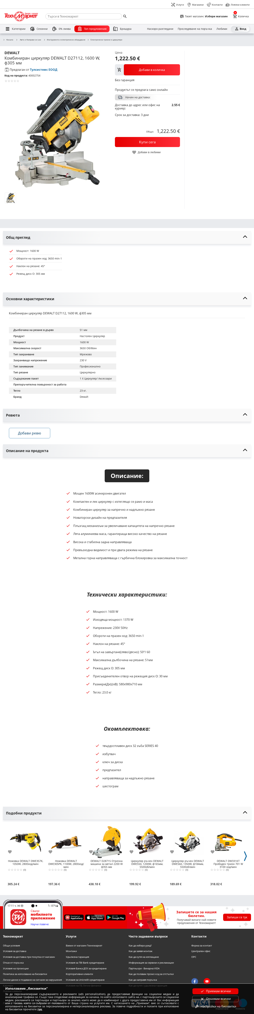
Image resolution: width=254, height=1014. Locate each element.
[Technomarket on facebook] (194, 981)
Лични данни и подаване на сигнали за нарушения (32, 979)
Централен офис (200, 951)
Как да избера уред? (140, 945)
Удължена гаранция (77, 957)
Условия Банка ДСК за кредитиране (86, 968)
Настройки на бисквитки (218, 1006)
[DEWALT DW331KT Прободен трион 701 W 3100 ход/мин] (228, 841)
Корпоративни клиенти (79, 974)
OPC (193, 957)
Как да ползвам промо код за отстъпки (151, 974)
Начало (9, 40)
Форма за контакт (201, 945)
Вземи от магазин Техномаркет (84, 945)
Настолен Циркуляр (92, 336)
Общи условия (11, 945)
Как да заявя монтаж (140, 951)
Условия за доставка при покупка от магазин (29, 957)
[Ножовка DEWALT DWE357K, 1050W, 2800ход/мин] (25, 841)
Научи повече (40, 924)
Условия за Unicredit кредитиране (85, 979)
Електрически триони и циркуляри (106, 40)
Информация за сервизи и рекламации (151, 962)
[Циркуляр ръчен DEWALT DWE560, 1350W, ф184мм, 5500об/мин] (187, 841)
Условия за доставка (14, 951)
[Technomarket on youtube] (207, 981)
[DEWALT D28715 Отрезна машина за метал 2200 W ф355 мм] (106, 841)
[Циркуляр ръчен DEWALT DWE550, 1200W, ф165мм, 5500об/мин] (147, 841)
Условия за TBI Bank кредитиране (85, 962)
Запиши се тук (237, 917)
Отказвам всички (218, 999)
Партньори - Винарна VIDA (144, 968)
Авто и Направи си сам (30, 39)
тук (39, 1009)
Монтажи (71, 951)
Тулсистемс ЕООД (43, 69)
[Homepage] (21, 16)
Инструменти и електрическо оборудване (66, 40)
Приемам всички (218, 991)
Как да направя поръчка (143, 979)
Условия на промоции (16, 968)
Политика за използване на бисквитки (25, 974)
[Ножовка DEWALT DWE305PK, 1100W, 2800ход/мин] (66, 841)
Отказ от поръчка (13, 962)
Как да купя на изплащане (144, 957)
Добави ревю (29, 433)
